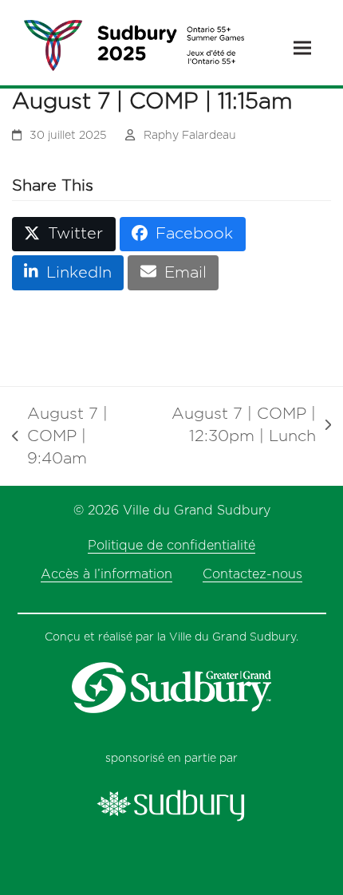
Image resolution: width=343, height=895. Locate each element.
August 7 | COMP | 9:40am (60, 438)
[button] (302, 48)
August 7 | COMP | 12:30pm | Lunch (237, 427)
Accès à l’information (106, 574)
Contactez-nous (252, 574)
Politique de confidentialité (171, 545)
